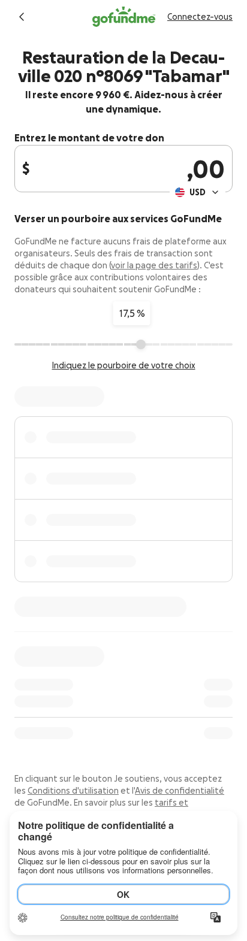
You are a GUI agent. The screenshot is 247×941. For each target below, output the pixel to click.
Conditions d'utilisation (73, 790)
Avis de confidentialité (179, 790)
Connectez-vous (200, 17)
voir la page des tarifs (154, 265)
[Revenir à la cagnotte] (22, 17)
